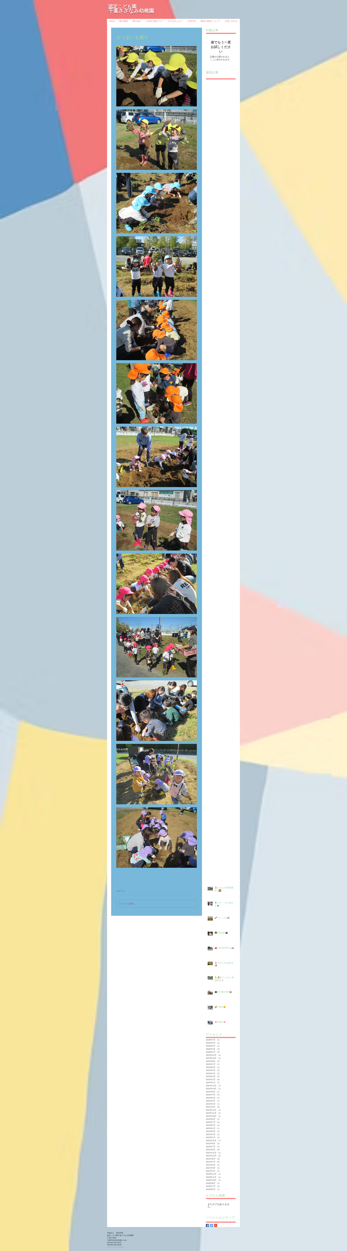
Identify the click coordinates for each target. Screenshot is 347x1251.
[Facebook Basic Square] (207, 1225)
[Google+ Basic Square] (215, 1225)
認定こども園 (122, 6)
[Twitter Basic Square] (211, 1225)
